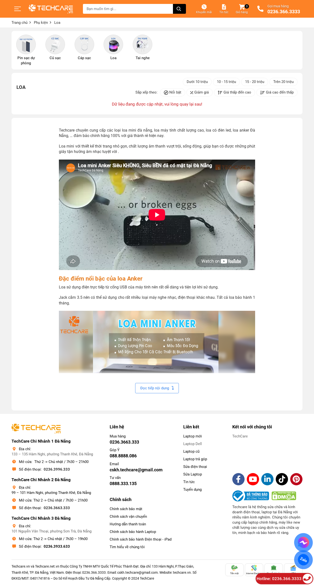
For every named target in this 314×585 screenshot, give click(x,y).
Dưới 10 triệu (197, 82)
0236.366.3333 (283, 11)
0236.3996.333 (57, 469)
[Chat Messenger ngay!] (303, 542)
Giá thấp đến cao (237, 92)
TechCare (240, 436)
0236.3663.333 (57, 508)
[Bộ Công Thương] (252, 496)
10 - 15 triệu (226, 82)
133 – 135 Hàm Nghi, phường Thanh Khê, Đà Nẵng (52, 454)
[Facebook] (238, 479)
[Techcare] (51, 9)
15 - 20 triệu (254, 82)
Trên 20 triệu (283, 82)
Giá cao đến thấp (280, 92)
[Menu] (18, 9)
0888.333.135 (123, 483)
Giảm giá (201, 92)
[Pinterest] (296, 479)
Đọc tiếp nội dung (154, 388)
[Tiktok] (282, 479)
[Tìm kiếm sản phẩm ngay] (179, 9)
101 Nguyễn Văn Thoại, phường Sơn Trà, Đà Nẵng (52, 531)
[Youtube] (253, 479)
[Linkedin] (267, 479)
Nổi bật (175, 92)
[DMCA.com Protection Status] (284, 495)
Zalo (303, 559)
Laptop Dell (192, 444)
